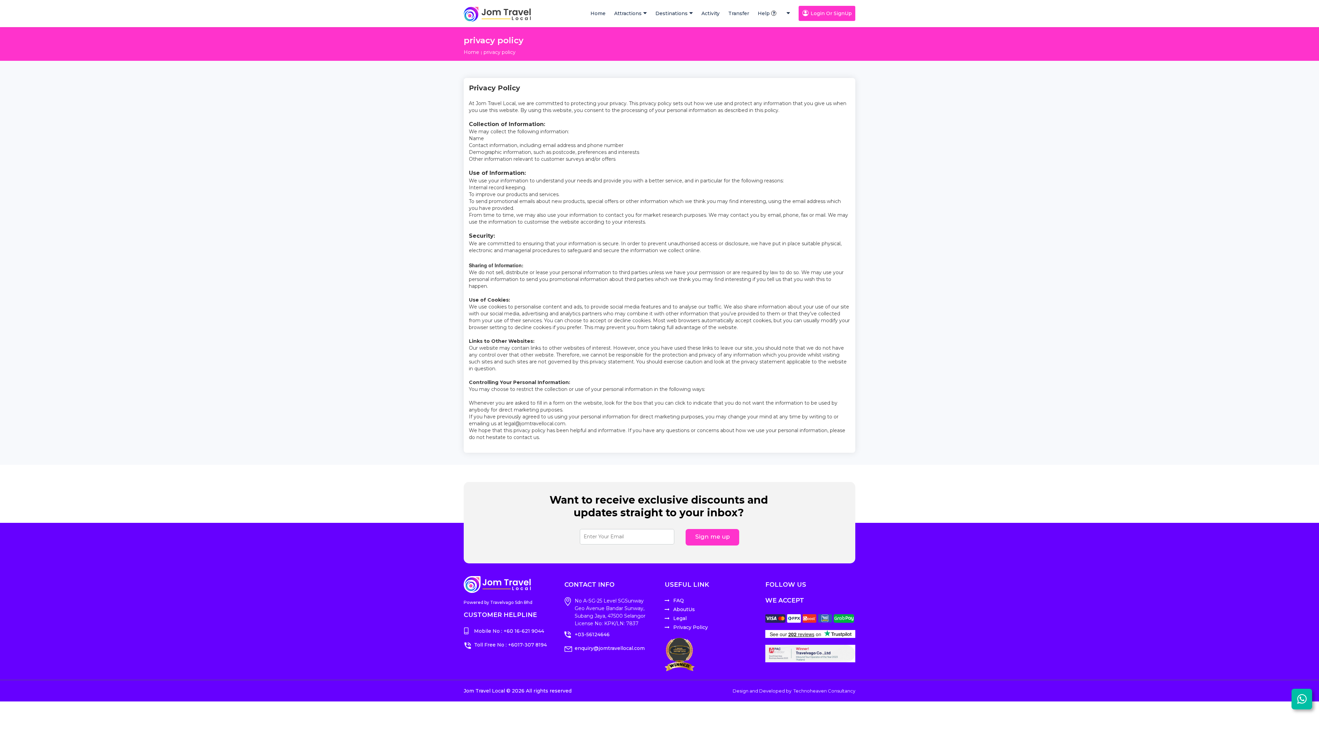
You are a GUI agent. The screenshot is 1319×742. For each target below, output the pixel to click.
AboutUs (684, 609)
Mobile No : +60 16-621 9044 (509, 631)
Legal (680, 618)
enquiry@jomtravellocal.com (610, 648)
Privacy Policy (690, 627)
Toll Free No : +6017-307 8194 (510, 645)
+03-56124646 (592, 634)
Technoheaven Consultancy (824, 691)
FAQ (678, 600)
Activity (710, 13)
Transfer (738, 13)
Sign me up (712, 536)
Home (598, 13)
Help (764, 13)
